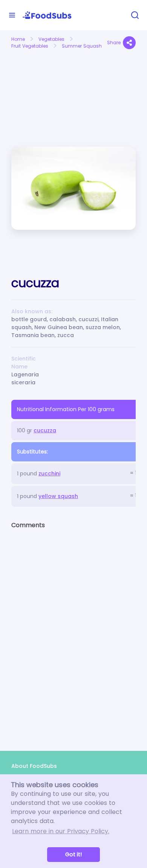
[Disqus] (73, 633)
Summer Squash (82, 46)
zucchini (49, 473)
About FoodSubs (34, 766)
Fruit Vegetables (29, 46)
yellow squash (58, 496)
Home (18, 39)
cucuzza (45, 430)
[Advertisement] (39, 78)
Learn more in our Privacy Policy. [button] (60, 831)
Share (114, 42)
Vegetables (51, 39)
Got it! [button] (73, 854)
